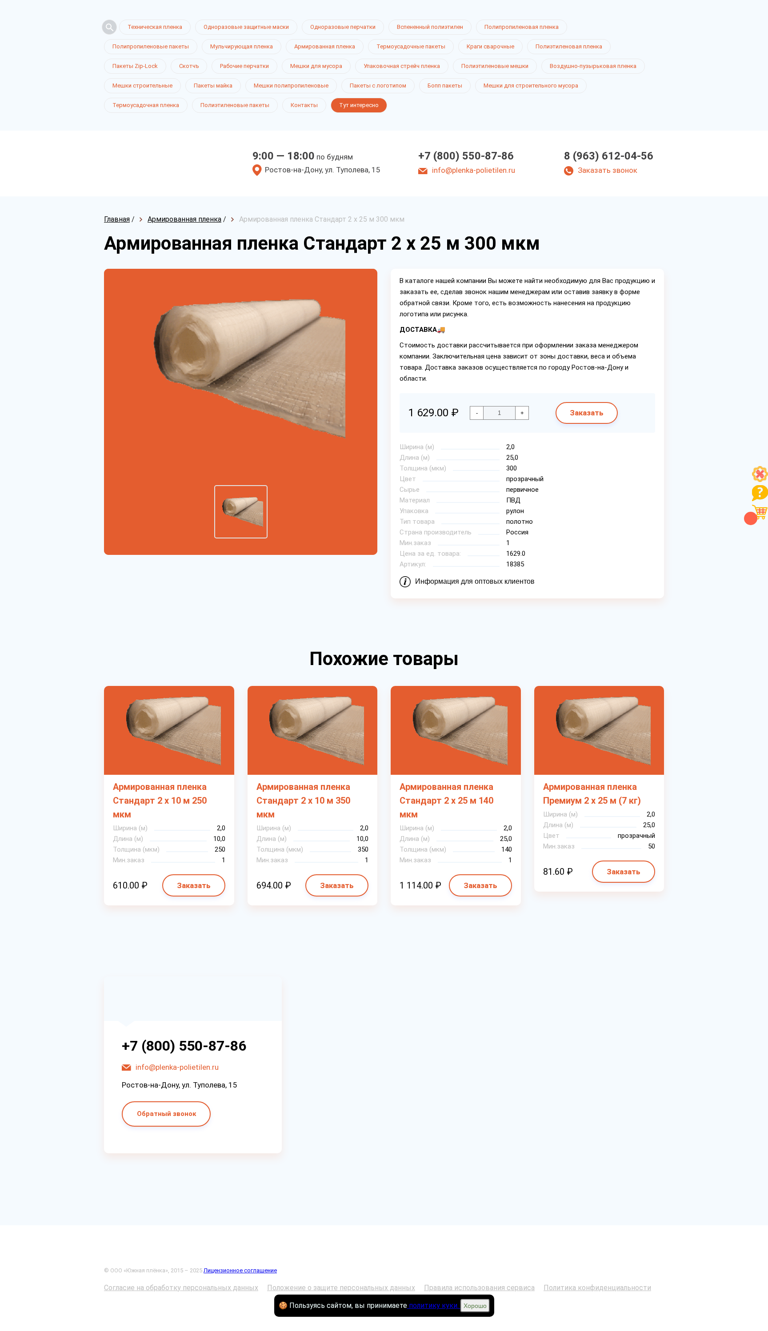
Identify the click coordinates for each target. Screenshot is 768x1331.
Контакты (304, 105)
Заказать (587, 412)
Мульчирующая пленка (241, 46)
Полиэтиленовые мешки (494, 66)
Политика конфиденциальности (597, 1287)
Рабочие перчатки (244, 66)
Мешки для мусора (316, 66)
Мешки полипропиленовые (291, 85)
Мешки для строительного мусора (531, 85)
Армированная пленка (324, 46)
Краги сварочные (490, 46)
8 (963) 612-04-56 (608, 156)
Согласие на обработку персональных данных (181, 1287)
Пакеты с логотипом (378, 85)
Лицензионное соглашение (240, 1270)
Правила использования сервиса (479, 1287)
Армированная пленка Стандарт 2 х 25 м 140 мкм (446, 800)
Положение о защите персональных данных (341, 1287)
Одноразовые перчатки (343, 27)
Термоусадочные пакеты (410, 46)
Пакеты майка (213, 85)
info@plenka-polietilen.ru (473, 170)
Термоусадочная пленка (145, 105)
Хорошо (475, 1305)
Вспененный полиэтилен (430, 27)
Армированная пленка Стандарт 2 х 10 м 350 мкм (303, 800)
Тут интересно (359, 105)
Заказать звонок (607, 170)
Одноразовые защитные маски (246, 27)
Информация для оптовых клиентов (475, 581)
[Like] (760, 479)
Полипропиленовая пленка (521, 27)
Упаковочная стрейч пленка (402, 66)
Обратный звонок (166, 1114)
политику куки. (433, 1305)
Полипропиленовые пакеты (150, 46)
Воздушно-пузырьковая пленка (593, 66)
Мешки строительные (142, 85)
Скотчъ (189, 66)
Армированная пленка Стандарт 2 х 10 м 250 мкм (160, 800)
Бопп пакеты (445, 85)
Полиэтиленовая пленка (569, 46)
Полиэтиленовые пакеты (234, 105)
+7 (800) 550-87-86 (466, 156)
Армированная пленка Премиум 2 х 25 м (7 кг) (592, 793)
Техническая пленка (155, 27)
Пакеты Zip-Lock (135, 66)
